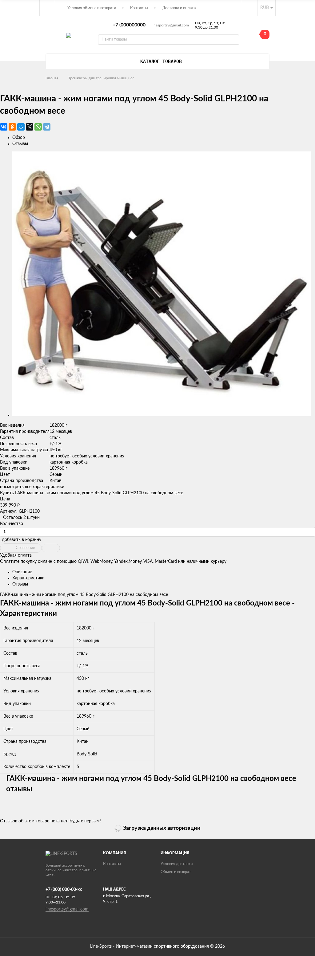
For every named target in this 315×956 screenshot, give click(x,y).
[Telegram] (46, 127)
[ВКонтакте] (3, 127)
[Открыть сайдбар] (47, 7)
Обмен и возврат (176, 872)
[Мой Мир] (21, 127)
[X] (29, 127)
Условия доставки (177, 864)
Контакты (139, 8)
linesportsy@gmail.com (170, 25)
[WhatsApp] (38, 127)
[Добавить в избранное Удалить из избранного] (51, 548)
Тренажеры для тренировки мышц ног (101, 78)
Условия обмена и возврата (91, 8)
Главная (52, 78)
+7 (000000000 (129, 24)
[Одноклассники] (12, 127)
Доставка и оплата (179, 8)
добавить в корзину (21, 540)
